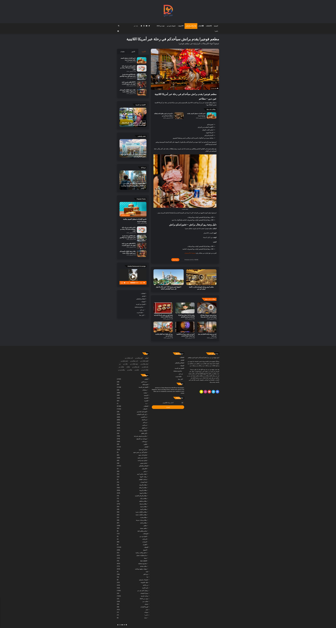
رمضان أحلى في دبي (142, 590)
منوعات (146, 612)
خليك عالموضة (144, 582)
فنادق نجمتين (143, 463)
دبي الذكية (145, 585)
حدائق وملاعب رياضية (141, 552)
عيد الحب (144, 425)
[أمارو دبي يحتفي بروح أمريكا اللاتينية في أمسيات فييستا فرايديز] (185, 327)
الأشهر (133, 51)
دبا (146, 403)
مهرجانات (144, 441)
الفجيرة (146, 400)
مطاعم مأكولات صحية (141, 514)
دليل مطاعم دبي (135, 367)
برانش (145, 471)
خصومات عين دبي (171, 26)
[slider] (134, 282)
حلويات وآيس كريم (142, 474)
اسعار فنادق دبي (124, 361)
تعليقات (122, 51)
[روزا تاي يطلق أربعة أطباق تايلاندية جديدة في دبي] (163, 327)
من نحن (142, 310)
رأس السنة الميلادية (142, 414)
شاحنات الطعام (143, 479)
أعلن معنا (141, 315)
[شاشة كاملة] (122, 283)
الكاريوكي (144, 468)
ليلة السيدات (143, 482)
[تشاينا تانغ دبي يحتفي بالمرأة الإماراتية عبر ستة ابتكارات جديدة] (163, 308)
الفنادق (200, 26)
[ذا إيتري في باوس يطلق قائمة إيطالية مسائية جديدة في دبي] (179, 115)
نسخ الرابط (175, 259)
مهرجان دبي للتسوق (141, 438)
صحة (145, 617)
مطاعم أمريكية (143, 487)
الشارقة (146, 398)
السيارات (144, 542)
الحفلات (145, 409)
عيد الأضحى (144, 417)
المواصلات (145, 533)
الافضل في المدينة (140, 304)
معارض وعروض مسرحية (140, 436)
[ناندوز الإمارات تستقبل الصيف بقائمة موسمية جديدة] (211, 115)
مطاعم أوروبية (143, 490)
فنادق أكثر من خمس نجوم (140, 452)
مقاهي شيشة (143, 528)
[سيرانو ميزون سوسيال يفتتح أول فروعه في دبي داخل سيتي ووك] (206, 308)
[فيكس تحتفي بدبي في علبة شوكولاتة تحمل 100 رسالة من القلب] (141, 68)
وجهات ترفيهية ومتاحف (141, 569)
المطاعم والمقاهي (190, 26)
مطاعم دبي (129, 370)
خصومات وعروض (143, 579)
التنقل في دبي (143, 536)
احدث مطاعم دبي (134, 361)
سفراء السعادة (144, 593)
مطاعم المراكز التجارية (141, 495)
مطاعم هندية (143, 517)
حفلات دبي (125, 364)
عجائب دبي (145, 601)
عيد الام (145, 422)
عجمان (146, 604)
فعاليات (128, 367)
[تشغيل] (144, 283)
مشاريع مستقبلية (139, 307)
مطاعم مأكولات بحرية (141, 512)
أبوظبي (146, 358)
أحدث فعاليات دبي (129, 358)
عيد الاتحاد (144, 419)
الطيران (145, 544)
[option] (133, 117)
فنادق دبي (137, 370)
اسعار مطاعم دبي (144, 364)
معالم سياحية (143, 566)
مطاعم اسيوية (143, 493)
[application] (133, 277)
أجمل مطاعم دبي (139, 358)
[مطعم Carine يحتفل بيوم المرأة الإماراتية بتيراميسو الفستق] (185, 308)
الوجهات (180, 26)
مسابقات (144, 390)
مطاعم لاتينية (143, 509)
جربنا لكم (145, 574)
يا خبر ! (216, 31)
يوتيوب (145, 392)
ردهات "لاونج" (143, 476)
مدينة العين (144, 382)
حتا (147, 577)
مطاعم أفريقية (143, 485)
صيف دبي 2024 (160, 26)
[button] (133, 276)
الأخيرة (144, 51)
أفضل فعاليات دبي (144, 361)
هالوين (145, 444)
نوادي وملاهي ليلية (142, 531)
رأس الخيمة (145, 588)
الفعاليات (208, 26)
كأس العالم (144, 433)
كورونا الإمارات (144, 607)
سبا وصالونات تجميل (141, 555)
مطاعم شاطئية (143, 501)
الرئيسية (216, 26)
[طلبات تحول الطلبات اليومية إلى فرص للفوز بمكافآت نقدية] (141, 92)
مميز (147, 609)
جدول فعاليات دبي (134, 364)
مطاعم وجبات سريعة (141, 520)
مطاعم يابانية (143, 523)
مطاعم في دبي (121, 370)
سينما (145, 558)
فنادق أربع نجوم (143, 449)
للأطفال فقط (143, 561)
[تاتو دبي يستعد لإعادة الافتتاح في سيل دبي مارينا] (206, 327)
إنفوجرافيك (145, 384)
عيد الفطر (144, 428)
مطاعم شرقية (143, 504)
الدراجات (144, 539)
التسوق (145, 550)
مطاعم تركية (143, 498)
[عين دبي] (168, 11)
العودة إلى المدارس (142, 411)
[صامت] (124, 283)
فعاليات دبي (121, 367)
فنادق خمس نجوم (142, 457)
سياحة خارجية (144, 596)
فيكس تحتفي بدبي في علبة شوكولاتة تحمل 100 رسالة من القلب (128, 67)
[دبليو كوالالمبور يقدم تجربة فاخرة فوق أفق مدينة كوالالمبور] (141, 76)
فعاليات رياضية (143, 430)
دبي (120, 364)
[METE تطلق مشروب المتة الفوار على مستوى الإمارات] (141, 84)
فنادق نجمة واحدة (142, 460)
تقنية (147, 571)
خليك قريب (140, 312)
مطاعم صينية (143, 506)
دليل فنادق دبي (145, 367)
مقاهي (145, 525)
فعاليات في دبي (144, 370)
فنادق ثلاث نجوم (143, 455)
